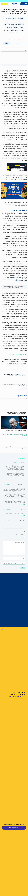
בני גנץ (23, 374)
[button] (26, 4)
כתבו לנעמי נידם (23, 388)
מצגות (25, 280)
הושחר (16, 280)
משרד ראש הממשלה (16, 277)
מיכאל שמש (18, 375)
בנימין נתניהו (18, 374)
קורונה (10, 375)
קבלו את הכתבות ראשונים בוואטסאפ (18, 354)
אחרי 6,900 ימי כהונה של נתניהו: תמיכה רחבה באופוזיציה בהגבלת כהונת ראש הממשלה (16, 413)
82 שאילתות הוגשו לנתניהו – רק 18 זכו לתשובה (15, 430)
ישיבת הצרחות (7, 374)
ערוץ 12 (13, 102)
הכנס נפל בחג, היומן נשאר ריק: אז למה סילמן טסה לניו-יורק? (15, 447)
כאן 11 (18, 103)
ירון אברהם (13, 374)
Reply (24, 504)
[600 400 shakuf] (14, 198)
